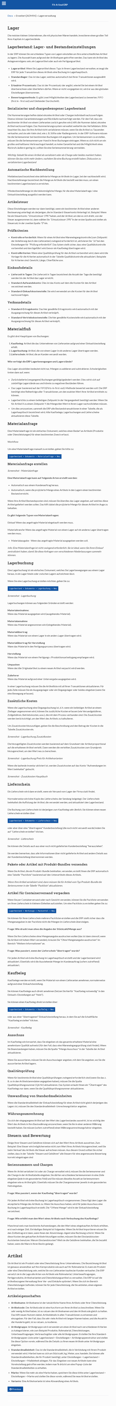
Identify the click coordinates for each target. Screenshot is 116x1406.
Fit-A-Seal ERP (60, 4)
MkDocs (22, 1400)
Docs (10, 15)
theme (38, 1400)
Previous (16, 1389)
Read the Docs (62, 1400)
